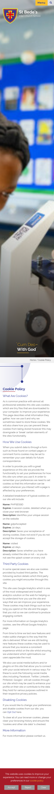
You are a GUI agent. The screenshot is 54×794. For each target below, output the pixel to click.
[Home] (9, 15)
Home (33, 360)
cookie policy (36, 780)
